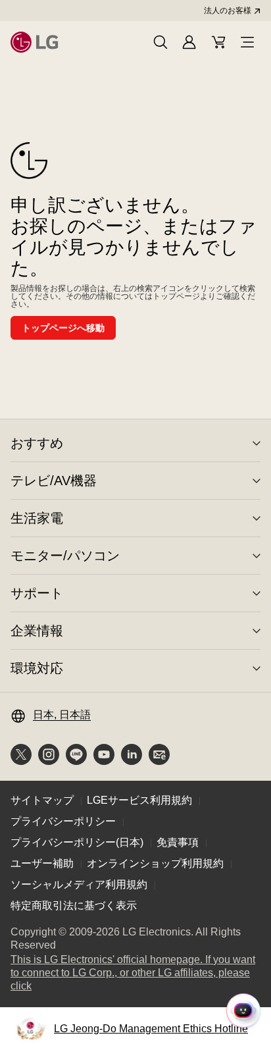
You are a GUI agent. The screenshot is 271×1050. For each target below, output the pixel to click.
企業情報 (37, 630)
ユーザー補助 (42, 863)
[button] (160, 42)
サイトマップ (42, 800)
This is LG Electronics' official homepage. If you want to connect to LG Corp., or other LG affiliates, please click (133, 973)
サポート (37, 593)
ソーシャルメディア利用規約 (79, 884)
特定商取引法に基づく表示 (74, 905)
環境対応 (37, 668)
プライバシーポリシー (63, 821)
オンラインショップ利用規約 (155, 863)
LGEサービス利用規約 (139, 800)
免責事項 (178, 842)
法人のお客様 (227, 10)
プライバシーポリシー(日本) (77, 842)
